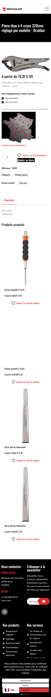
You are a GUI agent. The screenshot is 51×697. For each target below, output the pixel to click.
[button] (43, 59)
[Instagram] (4, 612)
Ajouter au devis (26, 160)
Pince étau (23, 182)
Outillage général (21, 174)
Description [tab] (9, 200)
